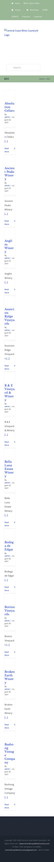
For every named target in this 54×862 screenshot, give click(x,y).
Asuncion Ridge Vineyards (10, 316)
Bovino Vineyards (10, 610)
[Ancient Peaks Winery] (9, 160)
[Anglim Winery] (9, 233)
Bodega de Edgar (9, 546)
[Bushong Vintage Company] (9, 736)
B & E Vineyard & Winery (10, 393)
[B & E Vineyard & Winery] (9, 377)
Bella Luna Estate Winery (9, 469)
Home (41, 79)
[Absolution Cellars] (9, 95)
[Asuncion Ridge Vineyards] (9, 301)
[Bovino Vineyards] (9, 599)
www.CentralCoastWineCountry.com (34, 843)
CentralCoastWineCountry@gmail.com (21, 850)
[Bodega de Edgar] (9, 534)
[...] (6, 141)
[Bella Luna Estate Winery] (9, 453)
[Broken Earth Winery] (9, 664)
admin (7, 117)
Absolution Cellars (9, 107)
